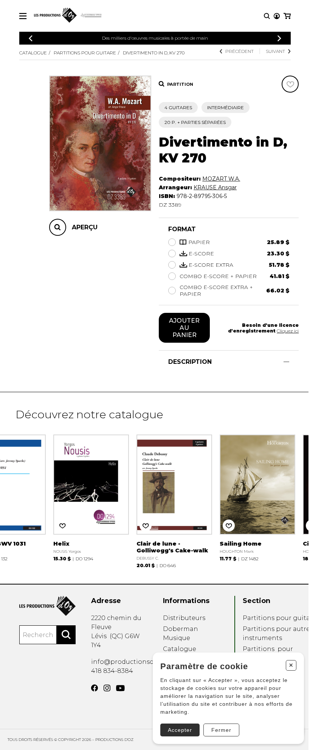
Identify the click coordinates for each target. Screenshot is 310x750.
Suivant (275, 51)
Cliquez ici (288, 331)
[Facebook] (94, 688)
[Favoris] (290, 84)
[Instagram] (107, 688)
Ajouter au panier (184, 328)
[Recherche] (267, 16)
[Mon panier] (287, 16)
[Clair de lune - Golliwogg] (174, 500)
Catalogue (33, 53)
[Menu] (22, 16)
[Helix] (91, 497)
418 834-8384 (112, 670)
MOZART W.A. (221, 178)
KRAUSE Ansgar (215, 187)
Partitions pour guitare (85, 53)
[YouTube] (120, 688)
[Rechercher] (66, 634)
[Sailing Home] (257, 497)
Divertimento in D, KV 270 (153, 53)
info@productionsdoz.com (133, 661)
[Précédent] (31, 38)
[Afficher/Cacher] (286, 361)
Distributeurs (184, 618)
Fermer (221, 730)
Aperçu (85, 227)
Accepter (180, 730)
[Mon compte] (277, 16)
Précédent (239, 51)
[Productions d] (47, 606)
